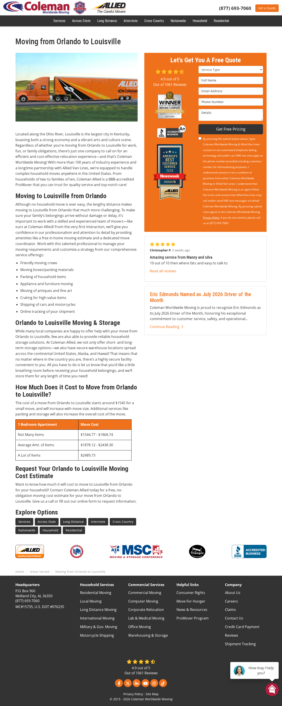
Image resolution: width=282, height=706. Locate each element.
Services (24, 522)
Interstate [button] (131, 21)
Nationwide (26, 530)
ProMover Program (192, 618)
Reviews (231, 635)
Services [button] (59, 21)
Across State (47, 522)
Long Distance (73, 522)
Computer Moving (143, 601)
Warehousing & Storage (148, 635)
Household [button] (200, 21)
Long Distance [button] (107, 21)
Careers (231, 601)
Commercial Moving (144, 592)
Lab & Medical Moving (146, 618)
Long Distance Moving (98, 609)
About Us (232, 592)
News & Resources (191, 609)
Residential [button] (221, 21)
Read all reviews (163, 271)
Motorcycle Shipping (97, 635)
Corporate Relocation (146, 609)
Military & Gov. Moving (98, 626)
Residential (74, 530)
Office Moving (139, 626)
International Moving (97, 618)
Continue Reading (164, 326)
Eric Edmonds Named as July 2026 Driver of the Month (200, 297)
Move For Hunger (190, 601)
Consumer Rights (190, 592)
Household (50, 530)
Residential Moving (95, 592)
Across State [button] (81, 21)
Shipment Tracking (240, 643)
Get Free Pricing (230, 129)
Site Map (152, 694)
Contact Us (234, 618)
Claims (230, 609)
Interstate (98, 522)
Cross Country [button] (154, 21)
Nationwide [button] (178, 21)
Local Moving (91, 601)
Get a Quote (267, 8)
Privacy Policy (211, 217)
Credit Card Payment (242, 626)
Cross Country (123, 522)
